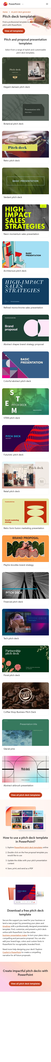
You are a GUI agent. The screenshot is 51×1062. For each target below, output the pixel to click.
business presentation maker (15, 935)
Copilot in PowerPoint (12, 952)
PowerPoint (14, 4)
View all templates (14, 31)
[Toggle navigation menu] (47, 4)
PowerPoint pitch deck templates (28, 847)
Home (5, 12)
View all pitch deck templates (25, 795)
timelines (6, 926)
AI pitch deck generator (21, 12)
